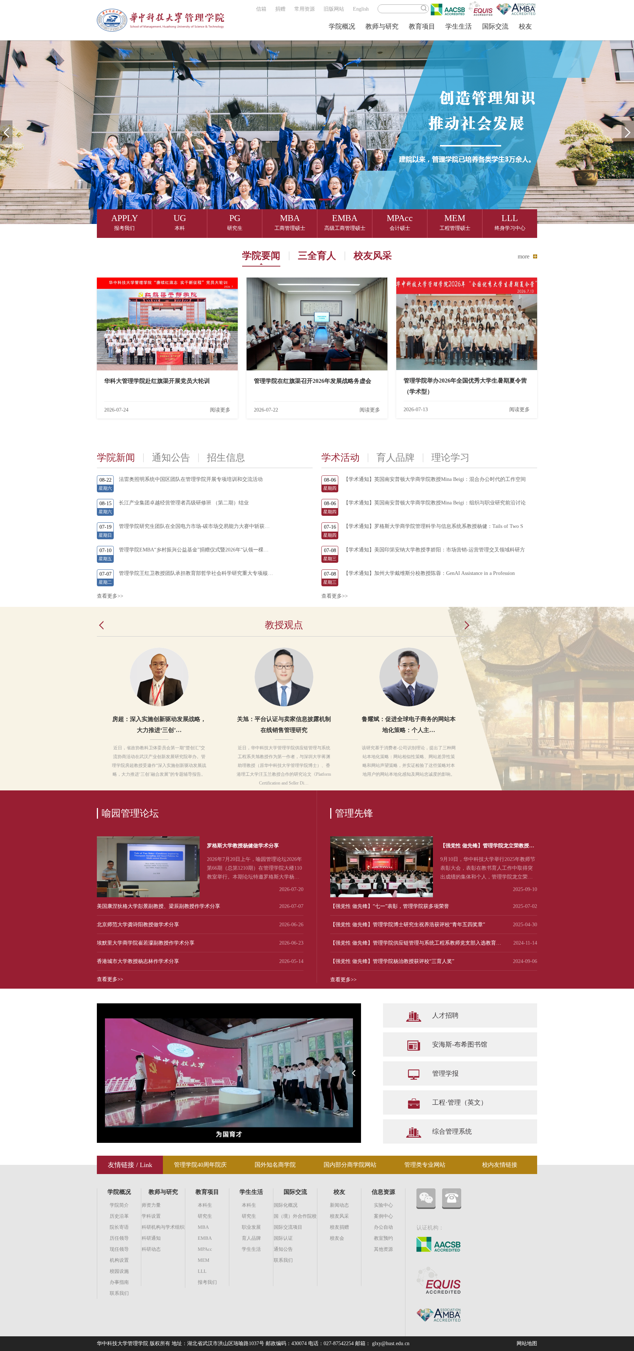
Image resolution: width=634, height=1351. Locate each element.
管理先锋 (354, 813)
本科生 (205, 1205)
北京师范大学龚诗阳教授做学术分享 (138, 924)
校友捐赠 (339, 1227)
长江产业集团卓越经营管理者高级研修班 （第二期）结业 (184, 503)
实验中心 (383, 1205)
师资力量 (151, 1205)
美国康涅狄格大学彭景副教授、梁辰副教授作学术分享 (158, 906)
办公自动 (383, 1227)
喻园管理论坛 (130, 813)
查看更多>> (110, 596)
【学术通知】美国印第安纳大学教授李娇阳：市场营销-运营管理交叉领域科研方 (434, 550)
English (361, 9)
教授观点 (284, 625)
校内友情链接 (499, 1165)
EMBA (205, 1238)
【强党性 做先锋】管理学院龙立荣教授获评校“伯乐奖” (487, 847)
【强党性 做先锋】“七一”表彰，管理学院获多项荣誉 (389, 906)
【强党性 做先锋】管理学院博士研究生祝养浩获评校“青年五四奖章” (407, 924)
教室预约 (383, 1238)
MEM (203, 1260)
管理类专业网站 (424, 1165)
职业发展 (251, 1227)
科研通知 (151, 1238)
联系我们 (119, 1293)
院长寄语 (119, 1227)
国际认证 (283, 1238)
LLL (202, 1271)
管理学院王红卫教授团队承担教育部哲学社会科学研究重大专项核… (196, 573)
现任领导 (119, 1249)
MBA (203, 1227)
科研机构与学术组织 (163, 1227)
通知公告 (283, 1249)
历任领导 (119, 1238)
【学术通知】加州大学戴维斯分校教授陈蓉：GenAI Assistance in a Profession (429, 573)
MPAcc (205, 1249)
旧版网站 (334, 9)
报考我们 (207, 1282)
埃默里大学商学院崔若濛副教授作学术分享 (145, 943)
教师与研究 (381, 26)
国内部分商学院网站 (350, 1165)
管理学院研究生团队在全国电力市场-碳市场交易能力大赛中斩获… (194, 526)
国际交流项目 (288, 1227)
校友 (525, 26)
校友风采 (373, 255)
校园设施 (119, 1271)
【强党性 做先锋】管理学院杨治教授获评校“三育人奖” (392, 961)
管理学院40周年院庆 (200, 1165)
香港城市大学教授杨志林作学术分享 (138, 961)
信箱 (261, 9)
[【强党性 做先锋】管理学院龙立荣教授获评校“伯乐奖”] (381, 895)
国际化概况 (286, 1205)
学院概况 (342, 26)
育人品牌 (251, 1238)
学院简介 (119, 1205)
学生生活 (458, 26)
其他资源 (383, 1249)
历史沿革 (119, 1216)
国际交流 (495, 26)
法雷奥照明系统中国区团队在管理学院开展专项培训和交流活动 (191, 479)
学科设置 (151, 1216)
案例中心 (383, 1216)
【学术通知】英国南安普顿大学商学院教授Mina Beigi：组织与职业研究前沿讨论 (434, 503)
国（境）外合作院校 (295, 1216)
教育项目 (422, 26)
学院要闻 (261, 255)
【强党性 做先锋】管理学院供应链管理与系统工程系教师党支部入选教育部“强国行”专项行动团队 (417, 943)
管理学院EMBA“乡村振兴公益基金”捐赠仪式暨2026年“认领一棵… (194, 550)
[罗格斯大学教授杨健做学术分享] (148, 895)
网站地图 (527, 1343)
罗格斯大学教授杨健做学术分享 (243, 845)
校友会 (337, 1238)
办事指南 (119, 1282)
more (523, 256)
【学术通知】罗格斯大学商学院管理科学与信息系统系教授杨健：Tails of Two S (433, 526)
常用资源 (304, 9)
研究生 (205, 1216)
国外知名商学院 (275, 1165)
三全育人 (317, 255)
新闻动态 (339, 1205)
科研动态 (151, 1249)
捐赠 (280, 9)
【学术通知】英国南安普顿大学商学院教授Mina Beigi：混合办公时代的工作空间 (434, 479)
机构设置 (119, 1260)
